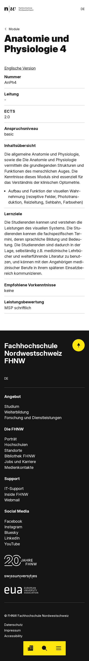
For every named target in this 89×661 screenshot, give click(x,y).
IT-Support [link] (14, 488)
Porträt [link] (10, 439)
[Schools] (30, 648)
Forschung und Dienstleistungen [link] (33, 417)
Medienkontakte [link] (18, 467)
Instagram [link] (13, 526)
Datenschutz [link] (13, 625)
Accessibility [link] (13, 636)
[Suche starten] (44, 648)
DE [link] (83, 9)
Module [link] (14, 29)
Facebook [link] (13, 521)
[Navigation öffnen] (59, 648)
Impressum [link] (12, 630)
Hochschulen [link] (16, 444)
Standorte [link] (13, 450)
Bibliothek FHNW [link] (19, 456)
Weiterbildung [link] (16, 412)
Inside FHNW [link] (16, 494)
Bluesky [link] (11, 532)
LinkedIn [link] (12, 538)
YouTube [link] (12, 543)
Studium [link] (11, 406)
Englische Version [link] (20, 68)
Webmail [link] (12, 499)
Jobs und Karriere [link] (20, 461)
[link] (18, 9)
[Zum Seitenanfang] (78, 345)
